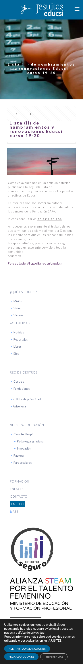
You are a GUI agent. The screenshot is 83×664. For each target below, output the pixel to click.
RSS (15, 511)
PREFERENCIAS (54, 656)
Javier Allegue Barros (32, 263)
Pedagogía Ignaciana (30, 441)
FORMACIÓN (19, 481)
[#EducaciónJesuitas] (41, 9)
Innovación (24, 448)
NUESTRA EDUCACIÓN (27, 425)
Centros (19, 381)
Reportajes (21, 339)
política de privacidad (30, 632)
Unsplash (56, 263)
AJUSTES (55, 640)
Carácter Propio (24, 434)
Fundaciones (22, 388)
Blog (16, 353)
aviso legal (52, 628)
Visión (17, 308)
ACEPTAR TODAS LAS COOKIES (27, 648)
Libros (17, 346)
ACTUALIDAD (20, 323)
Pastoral (19, 455)
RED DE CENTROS (23, 372)
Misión (18, 301)
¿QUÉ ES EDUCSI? (23, 292)
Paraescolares (23, 462)
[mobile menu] (77, 9)
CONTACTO (18, 496)
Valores (18, 315)
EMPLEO (17, 504)
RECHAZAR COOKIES (21, 656)
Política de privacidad (27, 399)
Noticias (19, 332)
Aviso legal (20, 406)
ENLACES (17, 489)
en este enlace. (49, 219)
